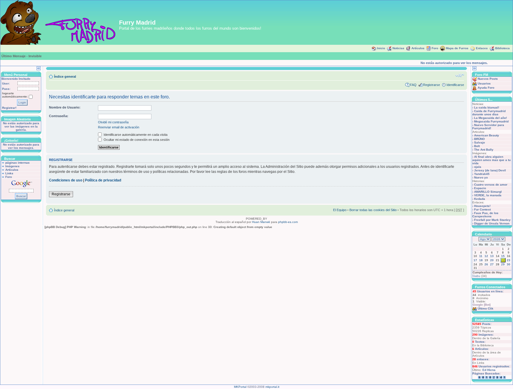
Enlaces (482, 48)
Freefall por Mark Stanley (492, 219)
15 (503, 256)
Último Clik (485, 308)
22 (503, 260)
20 (492, 260)
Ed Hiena (488, 370)
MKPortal (240, 386)
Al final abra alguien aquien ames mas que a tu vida (491, 160)
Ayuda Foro (486, 87)
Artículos (418, 48)
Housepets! (482, 206)
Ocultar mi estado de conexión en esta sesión (136, 139)
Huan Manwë (261, 222)
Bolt (477, 146)
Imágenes (12, 166)
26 (486, 264)
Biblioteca (502, 48)
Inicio (381, 48)
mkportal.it (272, 386)
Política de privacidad (103, 180)
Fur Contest (482, 209)
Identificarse (455, 85)
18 (481, 260)
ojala (477, 166)
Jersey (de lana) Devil (490, 170)
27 (492, 264)
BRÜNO (479, 139)
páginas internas (17, 162)
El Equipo (339, 210)
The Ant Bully (483, 149)
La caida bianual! (486, 107)
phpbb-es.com (288, 222)
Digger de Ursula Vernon (491, 223)
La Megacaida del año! (490, 117)
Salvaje (479, 142)
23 (508, 260)
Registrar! (9, 107)
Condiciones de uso (65, 180)
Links (9, 173)
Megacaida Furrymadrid (491, 121)
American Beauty (486, 135)
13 (492, 256)
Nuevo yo (481, 177)
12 (486, 256)
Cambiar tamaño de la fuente (459, 75)
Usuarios (484, 83)
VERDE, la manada (487, 195)
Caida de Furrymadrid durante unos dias (489, 112)
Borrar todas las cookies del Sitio (373, 210)
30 (508, 264)
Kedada (479, 198)
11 (480, 256)
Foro (435, 48)
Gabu (476, 276)
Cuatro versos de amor (490, 184)
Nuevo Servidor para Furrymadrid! (488, 126)
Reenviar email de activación (118, 127)
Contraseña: (58, 116)
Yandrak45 (482, 174)
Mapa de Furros (457, 48)
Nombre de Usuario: (64, 107)
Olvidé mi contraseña (113, 122)
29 (503, 264)
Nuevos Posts (488, 78)
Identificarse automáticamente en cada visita (135, 134)
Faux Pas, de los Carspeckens (485, 214)
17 (475, 260)
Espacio (480, 188)
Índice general (65, 76)
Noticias (398, 48)
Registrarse (431, 85)
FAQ (413, 85)
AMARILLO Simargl (488, 191)
